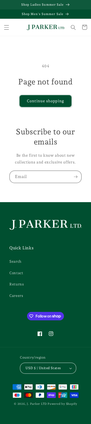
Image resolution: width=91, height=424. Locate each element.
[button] (6, 27)
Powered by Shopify (62, 403)
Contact (16, 273)
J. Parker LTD (37, 403)
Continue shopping (45, 100)
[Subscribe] (75, 176)
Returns (16, 284)
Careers (16, 295)
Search (15, 261)
